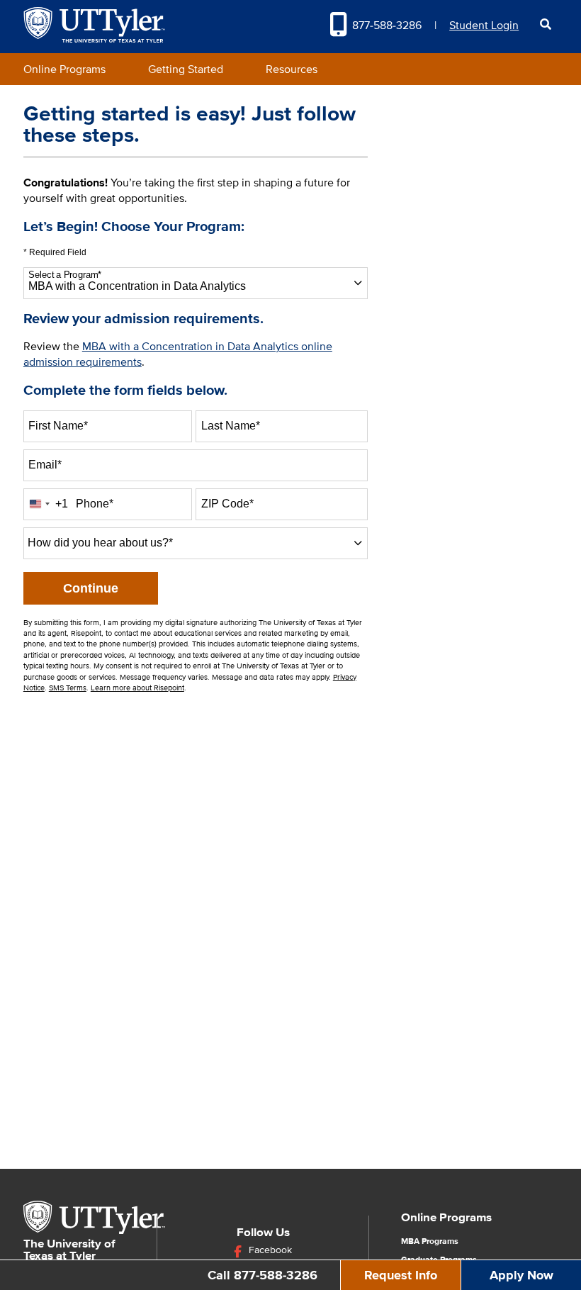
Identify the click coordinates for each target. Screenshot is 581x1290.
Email (45, 465)
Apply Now (521, 1275)
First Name (58, 426)
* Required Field (54, 252)
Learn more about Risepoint (137, 687)
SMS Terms (67, 687)
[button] (545, 24)
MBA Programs (429, 1242)
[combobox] (195, 283)
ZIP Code (227, 504)
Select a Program (64, 275)
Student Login (484, 25)
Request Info (400, 1275)
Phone (94, 504)
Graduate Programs (439, 1260)
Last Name (230, 426)
